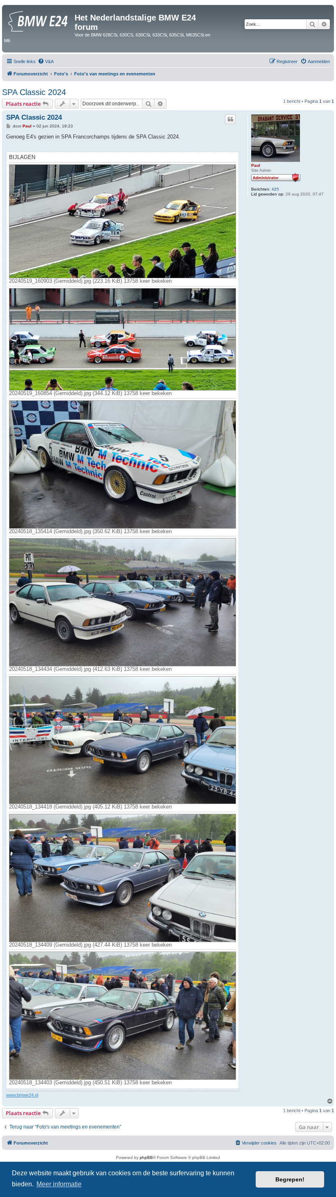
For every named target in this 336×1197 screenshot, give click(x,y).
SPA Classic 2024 (34, 92)
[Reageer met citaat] (230, 119)
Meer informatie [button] (59, 1184)
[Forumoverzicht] (39, 20)
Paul (255, 165)
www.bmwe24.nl (22, 1095)
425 (275, 189)
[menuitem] (46, 61)
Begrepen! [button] (289, 1179)
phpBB (146, 1157)
